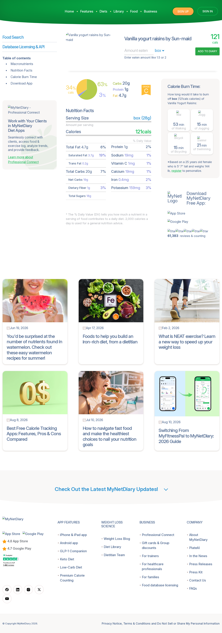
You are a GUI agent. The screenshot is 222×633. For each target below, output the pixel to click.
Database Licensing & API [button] (23, 46)
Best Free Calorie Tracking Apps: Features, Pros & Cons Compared (34, 433)
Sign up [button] (183, 11)
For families (150, 577)
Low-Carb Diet (71, 567)
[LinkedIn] (17, 589)
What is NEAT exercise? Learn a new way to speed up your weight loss (187, 341)
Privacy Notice (112, 623)
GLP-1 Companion (73, 551)
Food (134, 11)
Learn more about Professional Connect (23, 159)
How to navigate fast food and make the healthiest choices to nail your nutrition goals (109, 436)
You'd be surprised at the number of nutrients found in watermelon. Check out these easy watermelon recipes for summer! (34, 347)
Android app (69, 543)
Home (69, 11)
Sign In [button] (207, 11)
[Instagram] (28, 589)
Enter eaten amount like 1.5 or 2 (145, 57)
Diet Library (112, 547)
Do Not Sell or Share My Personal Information (188, 623)
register (176, 170)
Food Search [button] (13, 37)
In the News (198, 556)
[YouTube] (7, 598)
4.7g (119, 95)
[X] (39, 589)
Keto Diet (67, 559)
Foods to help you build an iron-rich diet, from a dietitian (110, 339)
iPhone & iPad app (73, 535)
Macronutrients (22, 64)
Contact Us (197, 580)
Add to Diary (207, 51)
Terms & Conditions (136, 623)
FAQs (193, 588)
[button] (194, 213)
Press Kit (195, 572)
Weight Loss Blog (117, 539)
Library (118, 11)
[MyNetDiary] (27, 10)
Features (86, 11)
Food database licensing (160, 585)
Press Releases (200, 564)
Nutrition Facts (21, 70)
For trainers (150, 556)
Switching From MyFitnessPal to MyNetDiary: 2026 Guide (186, 436)
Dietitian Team (114, 555)
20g (121, 83)
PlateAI (194, 548)
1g (120, 89)
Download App (22, 83)
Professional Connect (158, 535)
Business (150, 11)
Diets (103, 11)
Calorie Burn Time (24, 77)
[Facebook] (7, 589)
